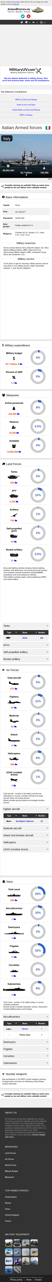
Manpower (9, 1177)
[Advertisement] (26, 46)
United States (11, 1197)
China (7, 1209)
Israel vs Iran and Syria (26, 104)
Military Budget (11, 1171)
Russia (8, 1203)
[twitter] (22, 17)
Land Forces (10, 1153)
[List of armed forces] (22, 22)
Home (29, 1279)
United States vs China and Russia (26, 109)
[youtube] (28, 17)
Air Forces (9, 1159)
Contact (38, 1279)
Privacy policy (16, 1279)
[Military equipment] (35, 22)
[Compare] (42, 22)
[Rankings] (27, 22)
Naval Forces (10, 1165)
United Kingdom (12, 1215)
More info (16, 4)
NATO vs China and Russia (26, 99)
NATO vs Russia (26, 115)
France (8, 1221)
